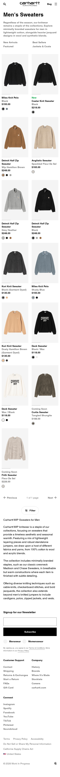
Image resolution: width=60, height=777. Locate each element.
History (36, 667)
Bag (49, 4)
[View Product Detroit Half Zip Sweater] (3, 175)
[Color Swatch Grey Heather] (10, 175)
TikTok (7, 720)
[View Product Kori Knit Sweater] (3, 297)
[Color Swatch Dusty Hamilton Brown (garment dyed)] (6, 297)
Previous (12, 497)
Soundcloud (10, 729)
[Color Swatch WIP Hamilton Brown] (10, 237)
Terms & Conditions (37, 648)
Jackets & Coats (41, 46)
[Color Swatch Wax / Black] (36, 357)
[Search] (7, 4)
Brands (36, 671)
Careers (36, 683)
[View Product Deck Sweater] (33, 357)
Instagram (9, 704)
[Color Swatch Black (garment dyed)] (6, 360)
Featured (8, 46)
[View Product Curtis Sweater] (33, 423)
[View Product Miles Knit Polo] (3, 108)
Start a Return (11, 679)
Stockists (37, 679)
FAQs (6, 683)
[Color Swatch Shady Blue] (6, 108)
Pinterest (8, 725)
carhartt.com (39, 687)
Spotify (7, 708)
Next (50, 497)
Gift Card (8, 687)
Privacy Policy (23, 650)
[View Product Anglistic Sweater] (33, 171)
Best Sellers (39, 42)
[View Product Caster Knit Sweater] (33, 112)
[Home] (30, 4)
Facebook (9, 712)
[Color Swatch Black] (6, 175)
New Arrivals (10, 42)
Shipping (8, 671)
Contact (7, 667)
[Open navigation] (56, 4)
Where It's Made (41, 675)
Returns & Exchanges (15, 675)
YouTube (8, 716)
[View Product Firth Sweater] (3, 486)
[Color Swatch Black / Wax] (6, 420)
